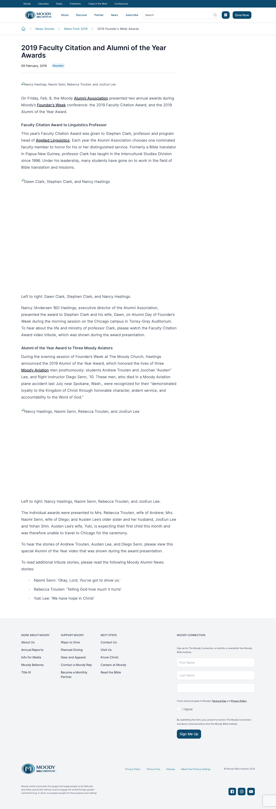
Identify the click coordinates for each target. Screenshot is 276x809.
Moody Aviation (35, 370)
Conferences (121, 3)
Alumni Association (91, 98)
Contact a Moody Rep (76, 665)
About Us (28, 642)
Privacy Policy (239, 701)
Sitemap (170, 769)
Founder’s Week (51, 105)
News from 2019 (75, 29)
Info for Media (31, 657)
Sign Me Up (189, 734)
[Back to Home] (23, 28)
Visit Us (106, 650)
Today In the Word (97, 3)
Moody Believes (32, 665)
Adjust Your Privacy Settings (195, 769)
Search (149, 15)
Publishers (75, 3)
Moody (27, 3)
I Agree (187, 709)
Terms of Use (219, 701)
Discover (81, 15)
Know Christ (109, 657)
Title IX (26, 672)
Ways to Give (70, 642)
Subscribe (132, 15)
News (114, 15)
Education (43, 3)
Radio (59, 3)
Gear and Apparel (73, 657)
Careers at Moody (113, 665)
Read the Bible (111, 672)
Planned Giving (72, 650)
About (65, 15)
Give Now (242, 15)
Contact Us (109, 642)
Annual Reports (32, 650)
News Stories (44, 29)
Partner (98, 15)
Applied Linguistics (53, 140)
